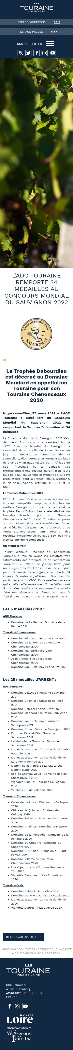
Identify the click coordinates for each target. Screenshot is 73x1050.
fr (34, 43)
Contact (23, 43)
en (40, 43)
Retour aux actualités (23, 937)
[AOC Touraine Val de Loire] (36, 7)
